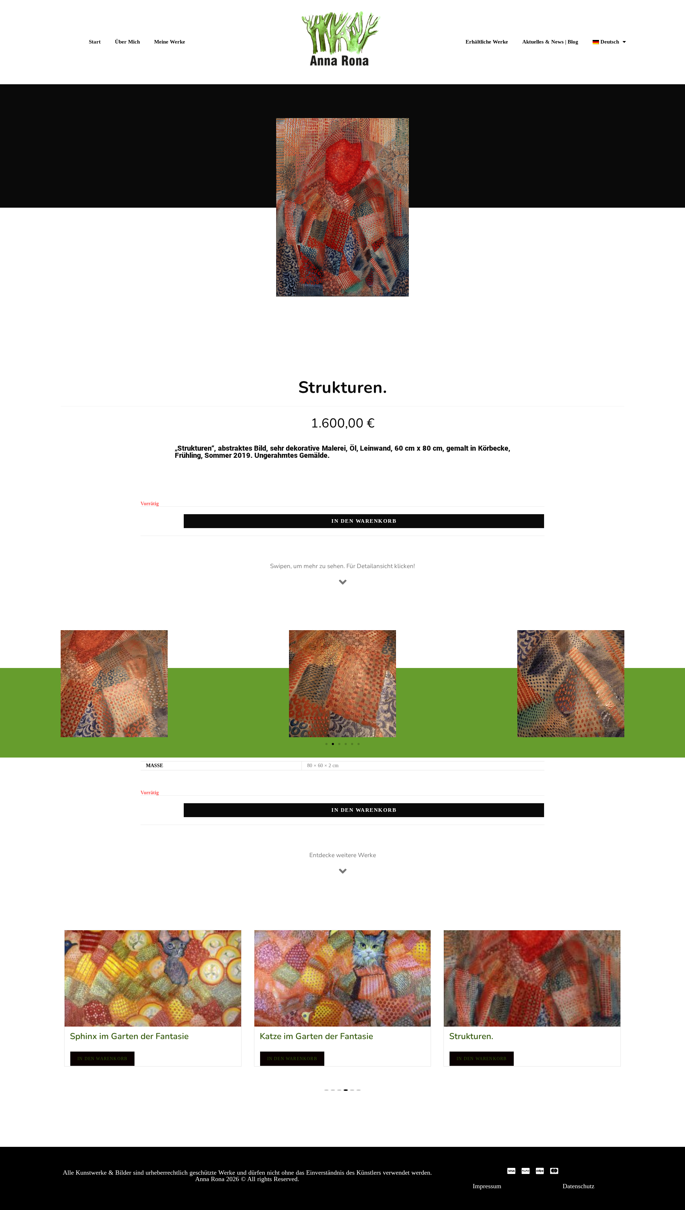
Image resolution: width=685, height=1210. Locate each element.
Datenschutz (578, 1186)
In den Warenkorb (363, 521)
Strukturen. (282, 1036)
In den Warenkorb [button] (102, 1058)
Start (95, 42)
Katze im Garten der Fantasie (126, 1036)
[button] (326, 744)
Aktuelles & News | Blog (550, 42)
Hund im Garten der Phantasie (508, 1036)
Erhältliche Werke (487, 42)
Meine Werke (169, 42)
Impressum (487, 1186)
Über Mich (127, 42)
